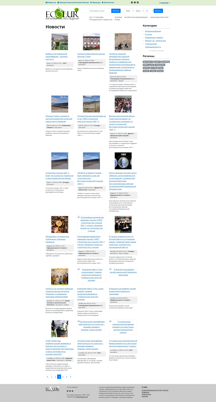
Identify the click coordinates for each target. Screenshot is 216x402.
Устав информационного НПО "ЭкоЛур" (155, 390)
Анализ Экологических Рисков (74, 2)
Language (164, 2)
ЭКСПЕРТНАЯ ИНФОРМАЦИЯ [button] (135, 17)
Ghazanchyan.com (82, 397)
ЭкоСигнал (108, 2)
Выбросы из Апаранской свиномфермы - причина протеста (57, 56)
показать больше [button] (157, 51)
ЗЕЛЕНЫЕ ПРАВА (118, 18)
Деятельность (146, 394)
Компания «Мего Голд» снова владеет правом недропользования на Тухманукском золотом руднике (90, 294)
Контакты (145, 396)
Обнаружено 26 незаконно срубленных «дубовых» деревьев (57, 239)
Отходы (148, 34)
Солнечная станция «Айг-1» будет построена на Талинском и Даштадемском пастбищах (59, 176)
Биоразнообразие (153, 31)
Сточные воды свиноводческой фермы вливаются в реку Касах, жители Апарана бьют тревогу (123, 343)
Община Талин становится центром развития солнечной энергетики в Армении (59, 119)
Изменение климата (154, 37)
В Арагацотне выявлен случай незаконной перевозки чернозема (122, 291)
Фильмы (96, 2)
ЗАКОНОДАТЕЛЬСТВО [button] (159, 17)
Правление (145, 392)
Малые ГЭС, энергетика (155, 40)
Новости (52, 2)
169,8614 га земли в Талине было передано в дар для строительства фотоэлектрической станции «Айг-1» (90, 178)
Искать (116, 11)
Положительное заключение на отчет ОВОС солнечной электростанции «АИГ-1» (91, 119)
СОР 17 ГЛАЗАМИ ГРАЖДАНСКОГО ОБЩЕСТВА (100, 18)
